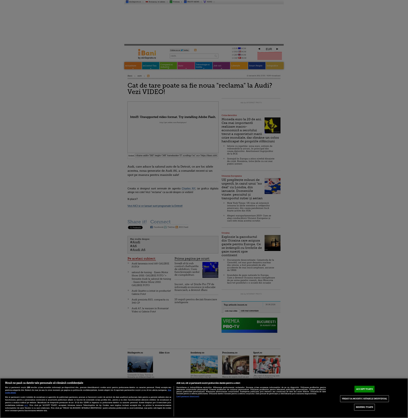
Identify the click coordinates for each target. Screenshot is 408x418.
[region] (204, 398)
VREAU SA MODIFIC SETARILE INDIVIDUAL (364, 398)
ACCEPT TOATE (364, 389)
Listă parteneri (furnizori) (187, 397)
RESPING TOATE (364, 407)
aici (26, 405)
